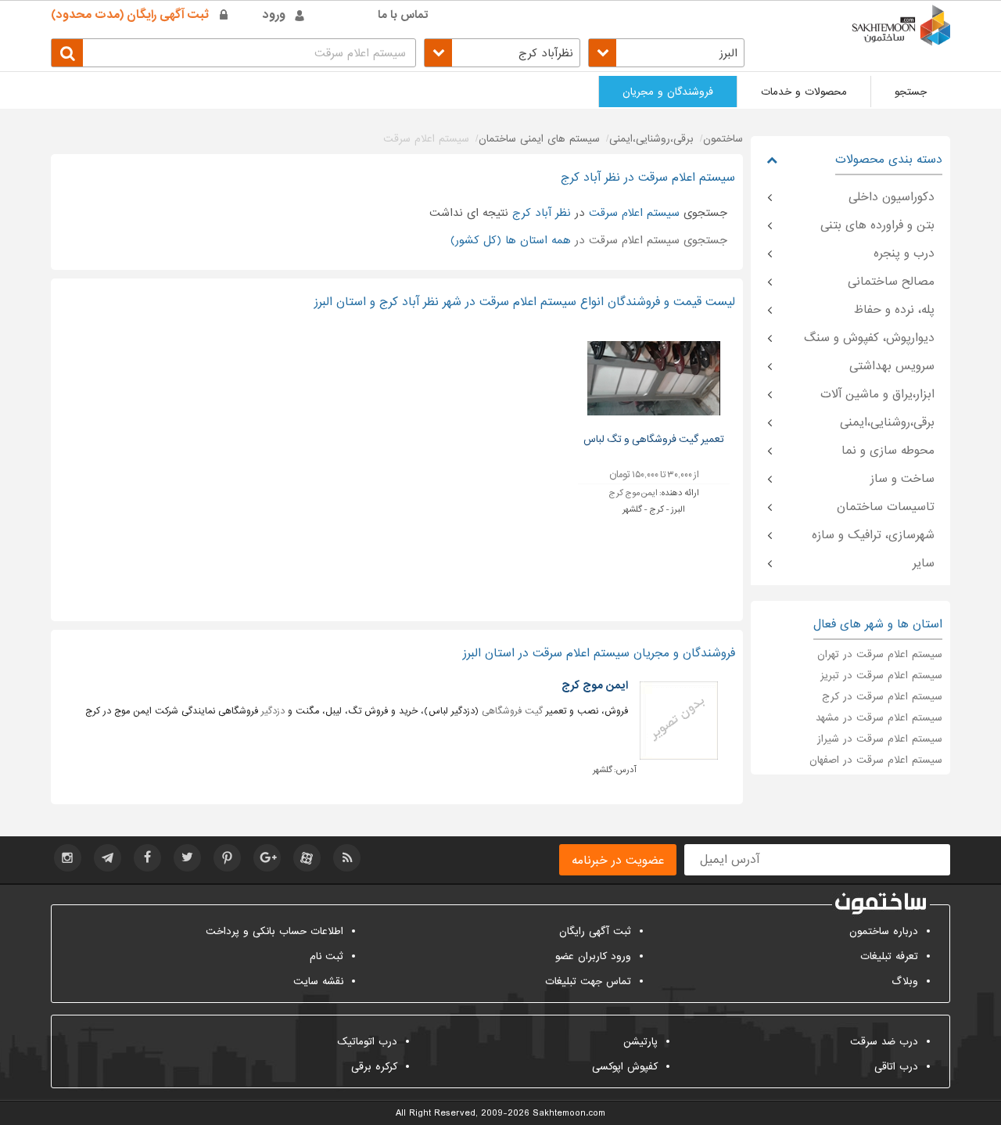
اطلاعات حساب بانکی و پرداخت (274, 931)
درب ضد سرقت (884, 1041)
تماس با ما (403, 14)
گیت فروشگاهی (512, 711)
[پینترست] (227, 858)
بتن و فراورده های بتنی (877, 225)
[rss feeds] (347, 858)
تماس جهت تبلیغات (588, 981)
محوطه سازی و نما (888, 450)
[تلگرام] (107, 858)
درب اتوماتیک (367, 1041)
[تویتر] (187, 858)
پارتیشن (640, 1041)
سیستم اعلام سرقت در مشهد (879, 717)
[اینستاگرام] (67, 858)
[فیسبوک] (147, 858)
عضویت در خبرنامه (618, 860)
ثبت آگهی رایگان (595, 931)
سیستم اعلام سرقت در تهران (879, 654)
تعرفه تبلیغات (889, 956)
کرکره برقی (374, 1066)
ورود (274, 14)
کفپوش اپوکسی (625, 1066)
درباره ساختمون (883, 931)
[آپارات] (307, 858)
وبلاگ (905, 981)
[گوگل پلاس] (267, 858)
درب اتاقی (896, 1066)
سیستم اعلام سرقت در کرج (882, 696)
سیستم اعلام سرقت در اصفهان (875, 760)
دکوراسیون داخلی (892, 197)
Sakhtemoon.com (569, 1113)
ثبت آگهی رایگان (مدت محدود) (130, 14)
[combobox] (666, 52)
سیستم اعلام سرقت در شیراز (879, 738)
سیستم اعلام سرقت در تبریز (881, 675)
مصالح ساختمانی (891, 281)
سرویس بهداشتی (892, 366)
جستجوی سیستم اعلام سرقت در (588, 240)
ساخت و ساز (902, 478)
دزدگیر (273, 711)
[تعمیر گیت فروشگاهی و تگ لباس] (654, 378)
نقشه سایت (318, 981)
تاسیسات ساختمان (886, 507)
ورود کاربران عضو (593, 956)
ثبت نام (326, 956)
